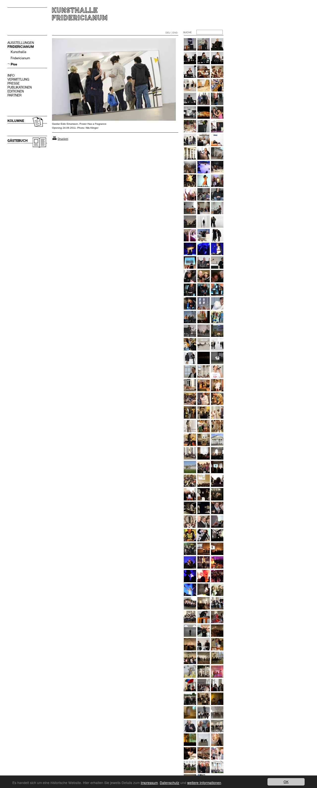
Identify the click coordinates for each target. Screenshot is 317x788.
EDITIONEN (15, 91)
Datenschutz (169, 782)
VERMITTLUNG (18, 79)
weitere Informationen (204, 782)
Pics (14, 64)
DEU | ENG (171, 32)
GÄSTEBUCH (17, 141)
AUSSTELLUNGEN (20, 43)
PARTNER (14, 95)
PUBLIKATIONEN (19, 87)
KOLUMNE (15, 121)
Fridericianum (20, 58)
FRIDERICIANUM (20, 47)
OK (286, 781)
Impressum (149, 782)
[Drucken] (54, 138)
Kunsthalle (18, 52)
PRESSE (13, 83)
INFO (11, 75)
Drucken (63, 138)
